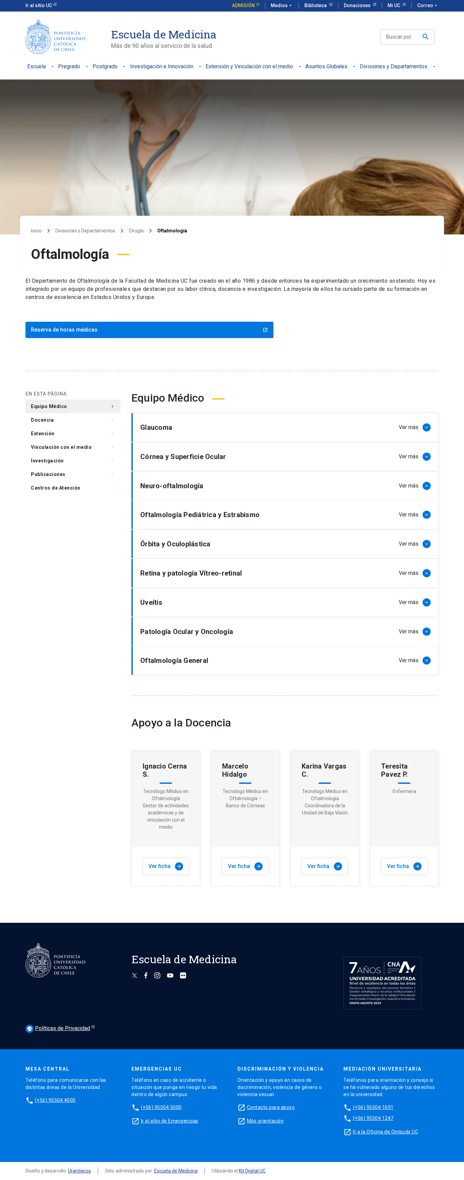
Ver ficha (165, 866)
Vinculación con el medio (73, 447)
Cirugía (136, 230)
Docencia (73, 420)
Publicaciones (73, 474)
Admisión (243, 5)
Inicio (36, 230)
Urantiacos (79, 1171)
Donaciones (358, 5)
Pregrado (69, 67)
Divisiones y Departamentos (393, 67)
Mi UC (394, 5)
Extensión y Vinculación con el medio (249, 67)
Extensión (73, 433)
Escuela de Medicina (176, 1171)
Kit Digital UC (252, 1171)
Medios (282, 5)
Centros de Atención (73, 488)
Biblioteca (316, 5)
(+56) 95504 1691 (373, 1107)
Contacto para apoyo (271, 1107)
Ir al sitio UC (38, 5)
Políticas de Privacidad (58, 1028)
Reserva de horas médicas (149, 330)
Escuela (36, 67)
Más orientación (265, 1121)
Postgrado (105, 67)
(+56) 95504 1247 (373, 1118)
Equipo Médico (73, 406)
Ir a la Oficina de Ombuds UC (385, 1131)
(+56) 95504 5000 (161, 1107)
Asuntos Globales (326, 67)
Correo (428, 5)
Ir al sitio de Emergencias (169, 1121)
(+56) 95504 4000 (55, 1100)
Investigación (73, 460)
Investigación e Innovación (161, 67)
